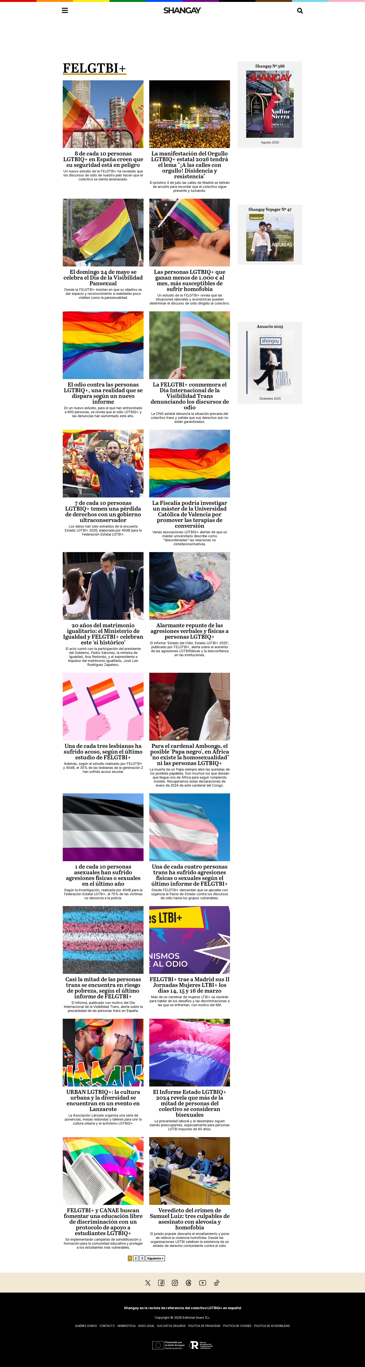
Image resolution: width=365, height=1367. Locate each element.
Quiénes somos (86, 1325)
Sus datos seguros (171, 1325)
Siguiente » (155, 1258)
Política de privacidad (204, 1325)
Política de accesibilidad (272, 1325)
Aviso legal (146, 1325)
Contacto (107, 1325)
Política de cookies (237, 1325)
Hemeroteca (126, 1325)
